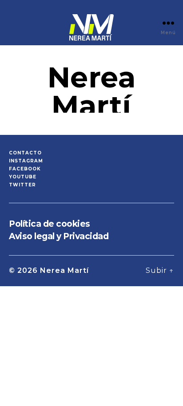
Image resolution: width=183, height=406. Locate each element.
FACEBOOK (25, 169)
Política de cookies (49, 224)
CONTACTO (25, 153)
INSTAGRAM (26, 161)
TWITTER (22, 185)
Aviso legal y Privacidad (58, 236)
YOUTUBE (22, 177)
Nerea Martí (64, 270)
